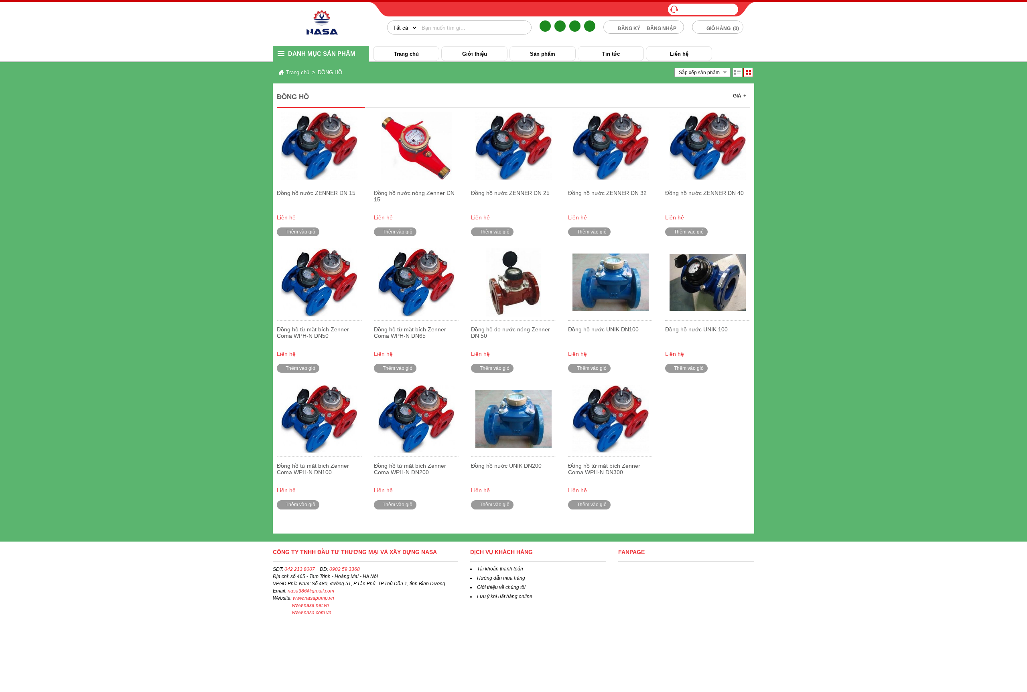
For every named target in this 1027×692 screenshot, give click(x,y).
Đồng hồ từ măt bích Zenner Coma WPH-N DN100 (313, 469)
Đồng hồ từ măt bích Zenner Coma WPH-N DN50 (313, 332)
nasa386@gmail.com (311, 591)
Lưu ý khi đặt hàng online (504, 596)
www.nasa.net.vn (310, 605)
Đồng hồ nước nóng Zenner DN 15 (414, 196)
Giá (739, 96)
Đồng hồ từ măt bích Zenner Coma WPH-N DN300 (604, 469)
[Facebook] (545, 26)
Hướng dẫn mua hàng (501, 578)
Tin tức (611, 54)
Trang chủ (406, 54)
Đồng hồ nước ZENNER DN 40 (704, 193)
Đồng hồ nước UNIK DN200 (506, 466)
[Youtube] (589, 26)
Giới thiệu (474, 54)
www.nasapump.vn (313, 598)
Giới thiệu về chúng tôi (501, 587)
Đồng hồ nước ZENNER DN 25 (510, 193)
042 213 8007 (299, 569)
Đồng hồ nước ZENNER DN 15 (316, 193)
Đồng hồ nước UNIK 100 (696, 329)
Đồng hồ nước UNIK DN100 (603, 329)
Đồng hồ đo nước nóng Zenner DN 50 (510, 332)
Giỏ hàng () (722, 28)
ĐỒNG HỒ (330, 72)
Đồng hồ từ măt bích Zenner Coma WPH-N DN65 (410, 332)
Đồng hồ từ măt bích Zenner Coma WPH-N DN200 (410, 469)
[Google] (574, 26)
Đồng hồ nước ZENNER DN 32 (607, 193)
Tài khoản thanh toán (500, 569)
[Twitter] (560, 26)
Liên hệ (679, 54)
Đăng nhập (661, 28)
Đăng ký (629, 28)
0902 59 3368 (344, 569)
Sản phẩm (542, 54)
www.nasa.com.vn (311, 612)
